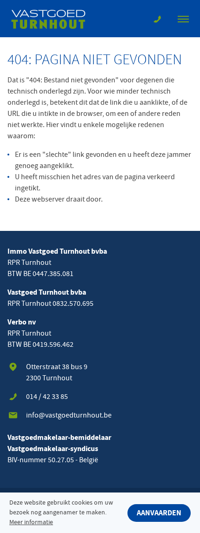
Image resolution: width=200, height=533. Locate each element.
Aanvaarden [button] (159, 513)
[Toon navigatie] (183, 18)
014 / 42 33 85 (47, 396)
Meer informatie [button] (31, 522)
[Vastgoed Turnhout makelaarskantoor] (53, 19)
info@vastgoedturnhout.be (69, 415)
